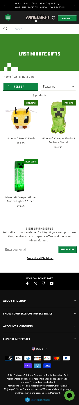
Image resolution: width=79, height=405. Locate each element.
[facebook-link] (27, 283)
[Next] (74, 5)
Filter (19, 87)
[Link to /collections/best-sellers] (39, 5)
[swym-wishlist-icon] (53, 19)
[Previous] (4, 5)
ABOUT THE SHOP (14, 300)
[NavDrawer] (8, 17)
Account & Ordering (18, 326)
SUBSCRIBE (68, 249)
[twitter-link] (35, 283)
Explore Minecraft (16, 339)
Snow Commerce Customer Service (28, 313)
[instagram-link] (43, 283)
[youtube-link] (51, 283)
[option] (39, 5)
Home (7, 76)
